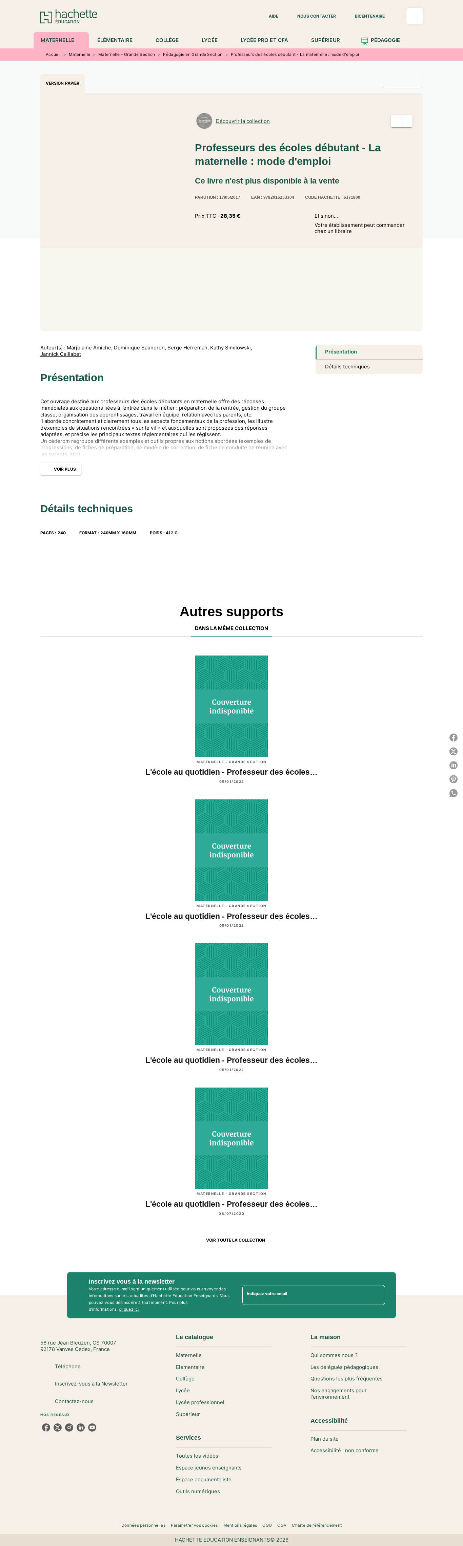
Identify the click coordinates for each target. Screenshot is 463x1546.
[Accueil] (68, 16)
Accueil (53, 54)
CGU (267, 1525)
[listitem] (46, 1427)
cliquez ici (129, 1309)
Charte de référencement (317, 1525)
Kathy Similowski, (231, 348)
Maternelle (79, 54)
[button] (269, 16)
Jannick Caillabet (60, 354)
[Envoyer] (377, 1295)
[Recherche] (414, 16)
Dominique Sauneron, (140, 348)
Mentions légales (240, 1525)
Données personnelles (143, 1525)
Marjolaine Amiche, (90, 348)
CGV (281, 1525)
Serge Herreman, (188, 348)
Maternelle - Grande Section (126, 54)
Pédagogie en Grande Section (192, 54)
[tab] (61, 40)
